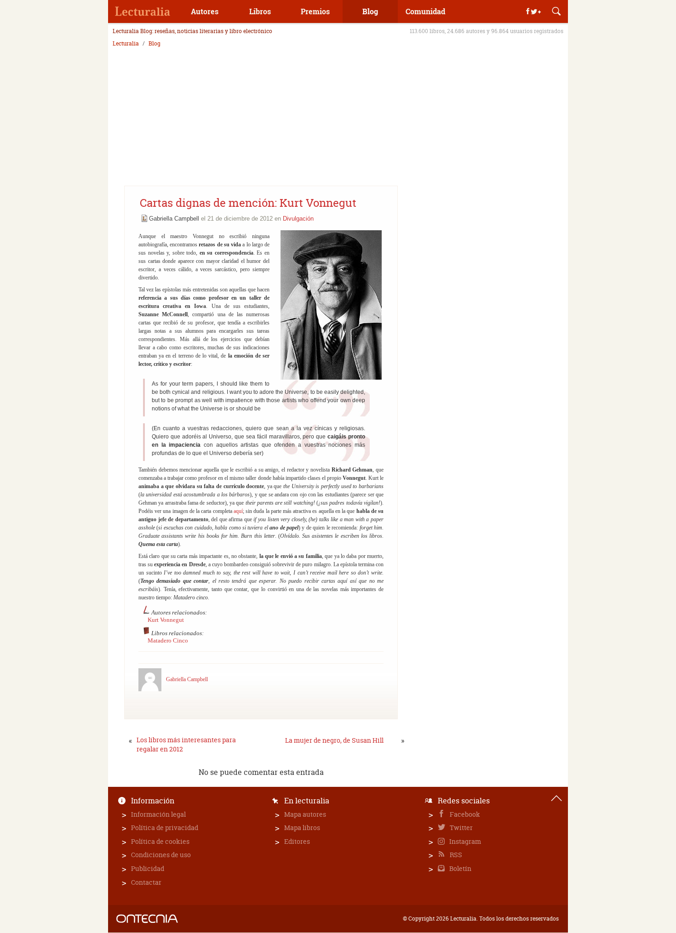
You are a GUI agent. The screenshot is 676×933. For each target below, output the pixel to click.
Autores (204, 11)
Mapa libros (302, 827)
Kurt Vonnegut (166, 619)
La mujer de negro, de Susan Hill (334, 740)
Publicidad (147, 868)
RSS (455, 854)
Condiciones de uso (161, 854)
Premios (315, 11)
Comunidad (425, 11)
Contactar (146, 882)
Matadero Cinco (168, 640)
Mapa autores (305, 814)
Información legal (158, 814)
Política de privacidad (164, 827)
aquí (238, 511)
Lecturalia (126, 43)
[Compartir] (533, 11)
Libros (260, 11)
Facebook (464, 814)
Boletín (459, 868)
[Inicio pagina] (556, 798)
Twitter (460, 827)
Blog (370, 11)
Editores (297, 841)
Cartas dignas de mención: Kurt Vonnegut (248, 202)
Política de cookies (160, 841)
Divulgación (298, 218)
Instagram (464, 841)
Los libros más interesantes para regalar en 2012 (186, 744)
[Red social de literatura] (142, 11)
